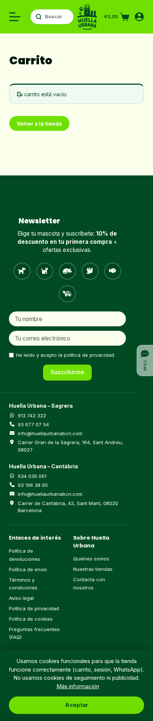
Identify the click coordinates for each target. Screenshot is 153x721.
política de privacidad (89, 355)
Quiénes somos (91, 559)
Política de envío (28, 569)
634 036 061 (32, 476)
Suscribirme (67, 372)
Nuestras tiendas (93, 569)
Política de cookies (31, 619)
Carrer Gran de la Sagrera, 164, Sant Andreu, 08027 (70, 446)
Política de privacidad (34, 608)
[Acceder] (139, 16)
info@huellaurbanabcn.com (50, 433)
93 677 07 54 (33, 424)
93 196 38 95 (33, 485)
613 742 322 (32, 415)
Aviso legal (21, 598)
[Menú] (14, 16)
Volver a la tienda (39, 123)
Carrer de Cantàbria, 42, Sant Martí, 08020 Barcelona (68, 507)
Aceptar (76, 704)
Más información (77, 686)
